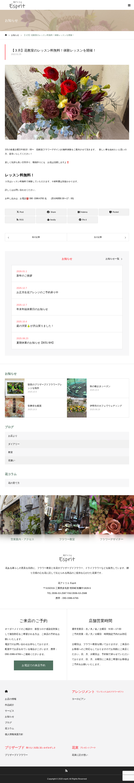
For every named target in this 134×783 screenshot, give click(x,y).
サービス (9, 710)
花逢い (11, 460)
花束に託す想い (80, 755)
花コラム (9, 728)
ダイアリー (14, 444)
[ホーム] (6, 35)
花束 (84, 747)
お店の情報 (10, 699)
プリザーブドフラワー (16, 755)
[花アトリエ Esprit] (17, 5)
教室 (10, 452)
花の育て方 (14, 483)
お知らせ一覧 (112, 259)
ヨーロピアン (79, 699)
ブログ (8, 722)
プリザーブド (30, 747)
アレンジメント (98, 691)
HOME (6, 691)
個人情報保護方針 (14, 734)
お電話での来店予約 (33, 665)
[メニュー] (129, 5)
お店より (12, 436)
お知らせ (9, 716)
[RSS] (66, 770)
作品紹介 (9, 705)
